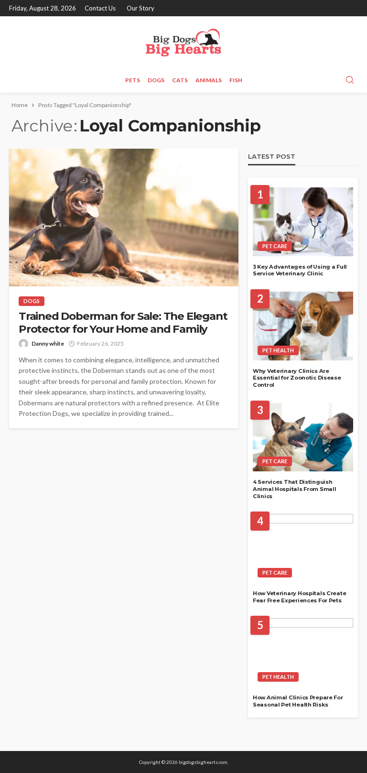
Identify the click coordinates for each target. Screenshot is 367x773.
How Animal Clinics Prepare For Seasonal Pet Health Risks (298, 701)
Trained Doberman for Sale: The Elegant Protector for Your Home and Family (123, 323)
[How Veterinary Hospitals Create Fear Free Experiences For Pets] (303, 548)
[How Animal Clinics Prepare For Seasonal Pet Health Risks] (303, 652)
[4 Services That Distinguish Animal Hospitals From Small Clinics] (303, 437)
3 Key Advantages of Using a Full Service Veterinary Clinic (300, 270)
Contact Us (100, 8)
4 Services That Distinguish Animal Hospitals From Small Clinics (294, 489)
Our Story (140, 8)
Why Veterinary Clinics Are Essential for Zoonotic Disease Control (297, 378)
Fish (235, 80)
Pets (132, 80)
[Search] (350, 80)
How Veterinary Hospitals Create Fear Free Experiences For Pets (299, 597)
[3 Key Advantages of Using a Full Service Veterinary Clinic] (303, 221)
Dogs (156, 80)
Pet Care (274, 246)
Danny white (48, 343)
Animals (208, 80)
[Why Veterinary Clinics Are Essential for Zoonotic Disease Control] (303, 326)
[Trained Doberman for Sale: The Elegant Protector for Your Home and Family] (123, 217)
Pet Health (278, 350)
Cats (180, 80)
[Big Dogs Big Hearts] (183, 42)
